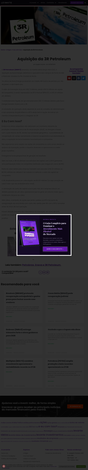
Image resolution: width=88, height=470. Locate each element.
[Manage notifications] (3, 466)
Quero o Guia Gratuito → (55, 249)
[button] (69, 216)
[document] (44, 235)
